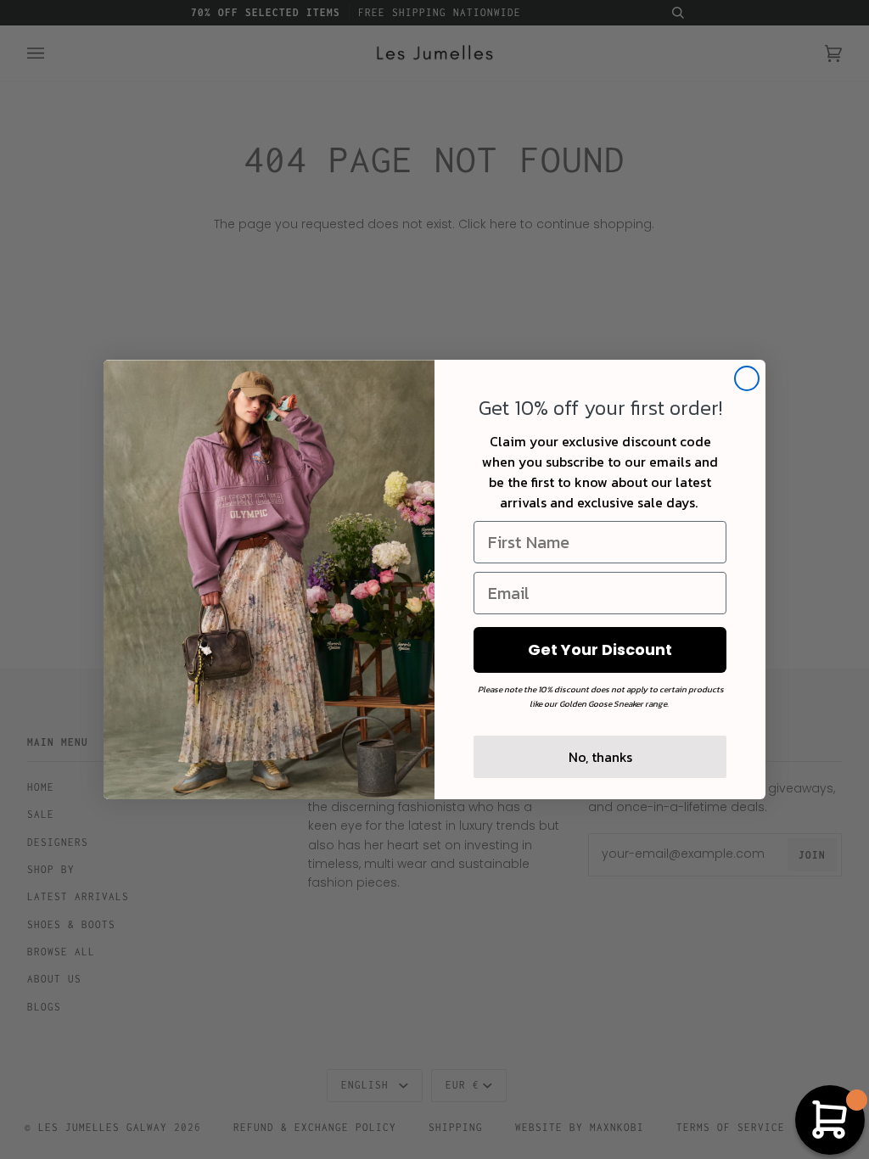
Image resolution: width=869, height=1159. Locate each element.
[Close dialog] (747, 378)
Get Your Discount (600, 649)
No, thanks (600, 757)
